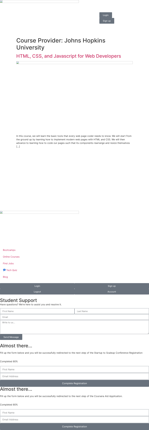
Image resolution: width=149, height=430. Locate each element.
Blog (5, 276)
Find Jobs (8, 263)
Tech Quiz (11, 270)
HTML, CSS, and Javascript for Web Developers (68, 56)
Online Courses (11, 256)
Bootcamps (9, 250)
